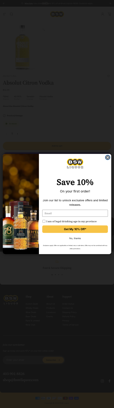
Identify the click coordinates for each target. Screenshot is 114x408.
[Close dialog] (107, 157)
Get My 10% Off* (75, 229)
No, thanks (75, 238)
